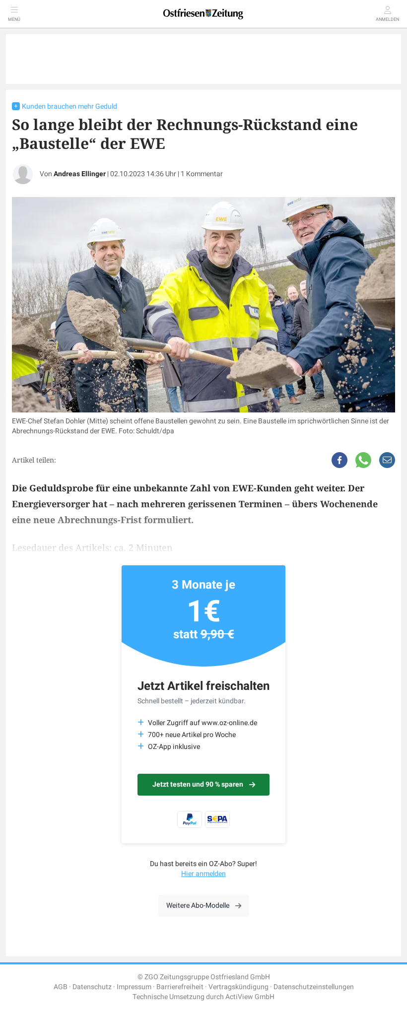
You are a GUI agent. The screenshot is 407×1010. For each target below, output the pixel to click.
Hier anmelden (203, 874)
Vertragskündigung (238, 987)
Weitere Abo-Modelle (197, 905)
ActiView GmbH (249, 997)
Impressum (134, 987)
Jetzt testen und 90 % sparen (197, 784)
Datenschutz (92, 987)
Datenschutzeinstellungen (313, 987)
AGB (61, 987)
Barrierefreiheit (180, 987)
